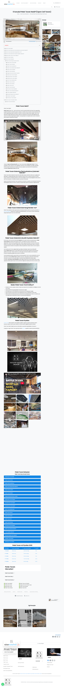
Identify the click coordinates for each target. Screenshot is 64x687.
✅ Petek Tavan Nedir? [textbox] (8, 583)
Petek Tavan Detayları (10, 59)
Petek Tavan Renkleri (11, 71)
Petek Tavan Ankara (11, 81)
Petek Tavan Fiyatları (9, 57)
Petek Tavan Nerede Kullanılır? (12, 90)
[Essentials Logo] (11, 643)
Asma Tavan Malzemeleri (11, 80)
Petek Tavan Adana (10, 83)
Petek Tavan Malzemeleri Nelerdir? (13, 67)
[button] (39, 45)
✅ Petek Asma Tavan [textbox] (8, 584)
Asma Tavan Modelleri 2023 (23, 622)
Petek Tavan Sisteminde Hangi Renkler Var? (14, 52)
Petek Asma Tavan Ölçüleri (12, 74)
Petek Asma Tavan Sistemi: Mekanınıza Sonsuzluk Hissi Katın (10, 622)
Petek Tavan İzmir (10, 85)
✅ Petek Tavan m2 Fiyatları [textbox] (24, 583)
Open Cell (14, 591)
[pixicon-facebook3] (53, 636)
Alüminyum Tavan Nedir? (11, 97)
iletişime (23, 328)
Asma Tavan (25, 673)
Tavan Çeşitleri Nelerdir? (11, 92)
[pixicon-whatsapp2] (59, 636)
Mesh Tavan (35, 673)
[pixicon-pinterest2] (55, 636)
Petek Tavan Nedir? (9, 48)
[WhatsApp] (59, 6)
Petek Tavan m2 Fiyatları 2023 (11, 99)
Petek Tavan (6, 322)
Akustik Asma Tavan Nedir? (12, 78)
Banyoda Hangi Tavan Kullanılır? (13, 94)
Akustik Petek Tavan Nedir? (12, 76)
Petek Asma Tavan (19, 591)
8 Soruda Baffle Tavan (37, 622)
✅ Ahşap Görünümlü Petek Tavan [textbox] (25, 584)
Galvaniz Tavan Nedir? (11, 96)
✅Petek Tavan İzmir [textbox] (23, 587)
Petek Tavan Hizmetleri (10, 101)
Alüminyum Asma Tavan (7, 591)
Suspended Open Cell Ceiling (34, 591)
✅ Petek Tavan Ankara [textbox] (8, 587)
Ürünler (21, 673)
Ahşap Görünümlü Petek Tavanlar (13, 73)
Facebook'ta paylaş (19, 595)
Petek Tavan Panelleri (11, 69)
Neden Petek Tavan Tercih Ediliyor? (12, 55)
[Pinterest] (56, 6)
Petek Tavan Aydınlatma (11, 66)
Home (18, 13)
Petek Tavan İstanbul (11, 87)
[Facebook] (55, 6)
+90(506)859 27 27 (58, 2)
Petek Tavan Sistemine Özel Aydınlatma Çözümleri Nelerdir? (17, 50)
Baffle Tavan (30, 673)
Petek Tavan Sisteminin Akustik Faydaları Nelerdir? (15, 53)
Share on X (27, 595)
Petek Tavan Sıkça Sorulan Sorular (12, 60)
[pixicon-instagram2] (57, 636)
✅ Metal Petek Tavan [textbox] (8, 586)
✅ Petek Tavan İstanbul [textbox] (23, 586)
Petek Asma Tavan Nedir (11, 62)
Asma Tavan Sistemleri (24, 13)
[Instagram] (58, 6)
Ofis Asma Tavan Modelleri (12, 88)
